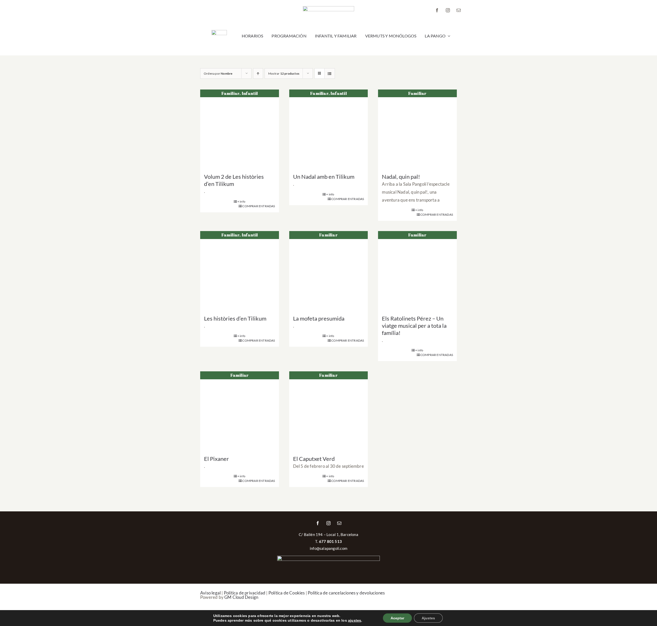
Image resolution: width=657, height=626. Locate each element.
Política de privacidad (244, 592)
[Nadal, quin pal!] (417, 129)
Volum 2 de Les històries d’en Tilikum (234, 180)
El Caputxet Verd (314, 458)
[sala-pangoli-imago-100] (219, 32)
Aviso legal (210, 592)
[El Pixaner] (239, 410)
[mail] (459, 10)
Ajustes (428, 618)
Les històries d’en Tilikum (235, 318)
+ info (241, 201)
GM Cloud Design (241, 597)
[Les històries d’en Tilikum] (239, 270)
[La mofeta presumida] (328, 270)
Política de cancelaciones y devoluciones (346, 592)
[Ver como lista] (330, 73)
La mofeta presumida (318, 318)
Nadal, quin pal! (401, 176)
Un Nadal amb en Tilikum (323, 176)
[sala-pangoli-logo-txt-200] (328, 8)
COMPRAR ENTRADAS (258, 206)
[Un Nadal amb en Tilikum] (328, 129)
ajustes (354, 620)
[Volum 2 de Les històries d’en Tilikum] (239, 129)
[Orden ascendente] (258, 73)
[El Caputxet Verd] (328, 410)
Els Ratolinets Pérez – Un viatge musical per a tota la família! (414, 325)
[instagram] (448, 10)
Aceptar (397, 618)
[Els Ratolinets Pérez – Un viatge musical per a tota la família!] (417, 270)
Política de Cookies (286, 592)
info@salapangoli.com (328, 548)
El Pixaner (216, 458)
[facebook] (437, 10)
